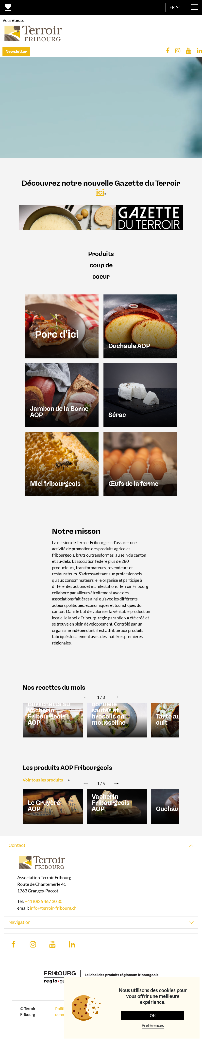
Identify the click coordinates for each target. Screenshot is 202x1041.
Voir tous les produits (43, 779)
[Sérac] (140, 394)
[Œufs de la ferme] (140, 463)
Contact (17, 845)
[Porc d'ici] (62, 325)
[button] (116, 697)
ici (100, 192)
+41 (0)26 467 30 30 (43, 901)
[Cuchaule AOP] (140, 325)
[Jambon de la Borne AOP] (62, 394)
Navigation (20, 922)
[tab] (101, 845)
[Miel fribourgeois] (62, 463)
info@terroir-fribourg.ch (53, 908)
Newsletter (16, 51)
